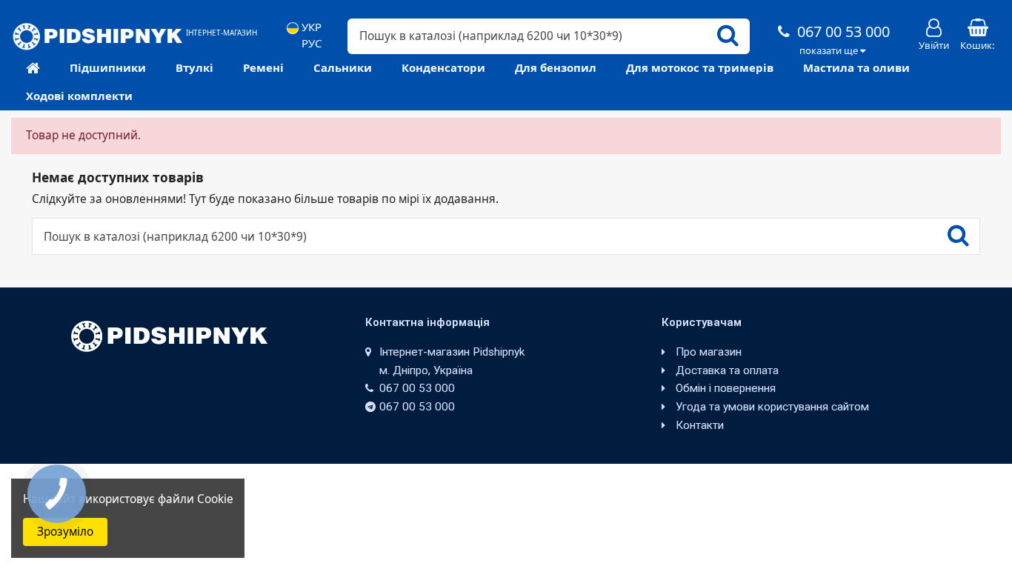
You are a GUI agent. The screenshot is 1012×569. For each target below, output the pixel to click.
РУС (310, 43)
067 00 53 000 (841, 31)
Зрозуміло (65, 531)
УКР (310, 27)
